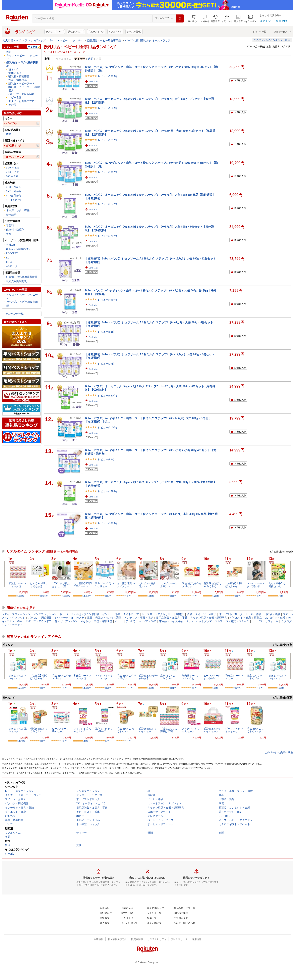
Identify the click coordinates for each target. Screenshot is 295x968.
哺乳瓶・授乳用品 (18, 76)
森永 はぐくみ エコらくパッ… (18, 677)
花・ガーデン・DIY (66, 621)
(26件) (216, 596)
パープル (11, 123)
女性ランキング (96, 31)
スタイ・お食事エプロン (22, 101)
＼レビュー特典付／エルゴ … (147, 585)
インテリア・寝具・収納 (138, 617)
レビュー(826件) (107, 395)
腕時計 (180, 614)
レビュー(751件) (107, 76)
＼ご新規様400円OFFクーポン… (83, 585)
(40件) (194, 596)
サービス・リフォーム (265, 621)
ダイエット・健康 (240, 617)
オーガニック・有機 (18, 210)
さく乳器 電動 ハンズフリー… (126, 585)
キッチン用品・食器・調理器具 (208, 617)
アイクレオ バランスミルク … (104, 677)
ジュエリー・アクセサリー (157, 614)
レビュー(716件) (107, 203)
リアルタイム (115, 31)
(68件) (21, 596)
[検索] (180, 18)
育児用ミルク (14, 145)
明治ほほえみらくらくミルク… (212, 730)
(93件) (194, 688)
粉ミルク (13, 69)
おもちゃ (85, 621)
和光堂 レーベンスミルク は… (17, 585)
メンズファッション (45, 614)
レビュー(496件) (107, 299)
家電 (89, 617)
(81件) (151, 596)
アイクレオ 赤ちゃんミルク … (82, 730)
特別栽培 (11, 214)
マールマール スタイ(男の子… (255, 585)
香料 (8, 234)
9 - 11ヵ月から (14, 199)
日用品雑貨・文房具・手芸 (171, 617)
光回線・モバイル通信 (108, 617)
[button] (204, 18)
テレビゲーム (133, 621)
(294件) (173, 688)
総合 (9, 51)
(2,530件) (22, 688)
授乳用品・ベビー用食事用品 (104, 40)
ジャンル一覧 (259, 31)
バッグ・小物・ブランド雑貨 (82, 614)
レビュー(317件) (107, 427)
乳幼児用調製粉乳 (16, 281)
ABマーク (11, 266)
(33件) (281, 688)
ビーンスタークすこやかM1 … (212, 677)
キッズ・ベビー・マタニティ (66, 40)
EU (7, 257)
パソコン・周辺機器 (40, 617)
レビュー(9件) (106, 459)
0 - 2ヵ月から (13, 191)
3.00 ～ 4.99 (12, 167)
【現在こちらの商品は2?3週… (168, 730)
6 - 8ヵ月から (13, 186)
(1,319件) (87, 596)
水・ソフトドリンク (231, 614)
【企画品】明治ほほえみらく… (233, 585)
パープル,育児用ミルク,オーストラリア (147, 40)
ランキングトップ (54, 31)
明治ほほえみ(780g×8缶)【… (148, 677)
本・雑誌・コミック (237, 621)
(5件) (216, 688)
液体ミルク (14, 73)
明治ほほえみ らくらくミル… (39, 730)
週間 (90, 58)
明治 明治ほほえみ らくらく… (212, 585)
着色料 (10, 225)
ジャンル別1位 (134, 31)
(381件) (108, 596)
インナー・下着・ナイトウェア (120, 614)
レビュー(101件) (107, 523)
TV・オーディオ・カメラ (69, 617)
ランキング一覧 (14, 313)
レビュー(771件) (107, 235)
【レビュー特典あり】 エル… (168, 585)
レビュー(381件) (107, 172)
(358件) (108, 688)
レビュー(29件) (106, 363)
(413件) (260, 688)
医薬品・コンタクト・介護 (269, 617)
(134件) (21, 741)
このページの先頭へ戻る (278, 752)
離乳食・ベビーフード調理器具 (24, 89)
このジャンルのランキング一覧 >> (272, 40)
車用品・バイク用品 (171, 621)
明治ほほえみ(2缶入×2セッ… (191, 585)
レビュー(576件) (107, 140)
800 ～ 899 (12, 176)
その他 (12, 104)
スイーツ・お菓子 (205, 614)
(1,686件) (87, 688)
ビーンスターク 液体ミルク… (60, 730)
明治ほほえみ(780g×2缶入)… (126, 677)
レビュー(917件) (107, 108)
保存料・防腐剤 (15, 229)
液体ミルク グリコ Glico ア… (104, 730)
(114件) (130, 688)
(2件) (259, 596)
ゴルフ (219, 621)
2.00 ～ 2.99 (12, 172)
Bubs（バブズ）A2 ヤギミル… (104, 585)
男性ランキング (76, 31)
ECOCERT (12, 253)
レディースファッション (16, 614)
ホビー (119, 621)
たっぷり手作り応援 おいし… (277, 585)
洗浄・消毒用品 (17, 80)
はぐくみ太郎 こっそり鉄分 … (39, 585)
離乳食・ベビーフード (21, 83)
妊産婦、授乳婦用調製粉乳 (21, 276)
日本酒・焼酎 (272, 614)
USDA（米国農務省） (18, 248)
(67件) (151, 688)
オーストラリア (15, 156)
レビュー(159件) (107, 491)
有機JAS (10, 244)
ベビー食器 (14, 97)
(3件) (129, 596)
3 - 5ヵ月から (13, 195)
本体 (8, 134)
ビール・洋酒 (253, 614)
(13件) (64, 741)
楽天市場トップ (12, 40)
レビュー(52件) (106, 331)
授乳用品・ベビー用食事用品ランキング (80, 47)
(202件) (173, 596)
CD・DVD (150, 621)
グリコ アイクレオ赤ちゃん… (234, 730)
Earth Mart (93, 82)
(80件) (237, 596)
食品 (189, 614)
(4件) (281, 596)
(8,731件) (44, 596)
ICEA (9, 261)
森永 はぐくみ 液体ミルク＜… (18, 730)
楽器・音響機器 (103, 621)
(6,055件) (66, 596)
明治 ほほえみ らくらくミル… (148, 730)
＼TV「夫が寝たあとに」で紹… (61, 585)
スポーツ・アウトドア (38, 621)
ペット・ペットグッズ (199, 621)
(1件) (85, 741)
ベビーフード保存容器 (21, 94)
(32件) (42, 741)
